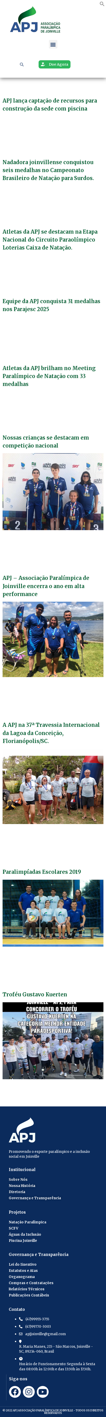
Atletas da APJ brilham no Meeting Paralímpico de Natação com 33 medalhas (49, 376)
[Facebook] (15, 1392)
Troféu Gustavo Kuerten (35, 994)
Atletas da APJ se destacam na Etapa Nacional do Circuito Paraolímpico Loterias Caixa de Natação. (50, 240)
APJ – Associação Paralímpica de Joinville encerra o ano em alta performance (46, 586)
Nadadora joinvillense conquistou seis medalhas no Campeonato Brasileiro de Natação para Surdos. (48, 170)
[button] (102, 4)
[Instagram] (29, 1392)
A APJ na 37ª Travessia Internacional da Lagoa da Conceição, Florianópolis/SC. (51, 733)
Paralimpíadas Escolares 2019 (42, 872)
